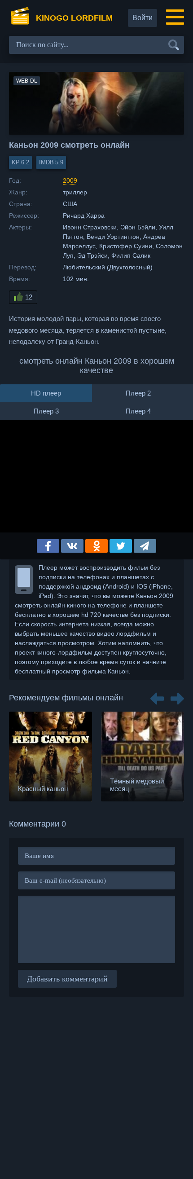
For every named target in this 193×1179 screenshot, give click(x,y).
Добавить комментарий (67, 978)
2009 (70, 180)
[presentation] (157, 695)
